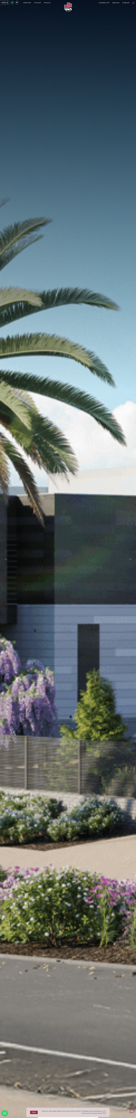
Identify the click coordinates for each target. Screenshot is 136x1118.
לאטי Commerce (104, 3)
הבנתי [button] (34, 1112)
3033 (3, 3)
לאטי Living (125, 3)
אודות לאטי (47, 3)
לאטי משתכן (115, 3)
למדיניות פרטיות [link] (87, 1113)
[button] (7, 559)
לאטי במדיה (37, 3)
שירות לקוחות (27, 3)
